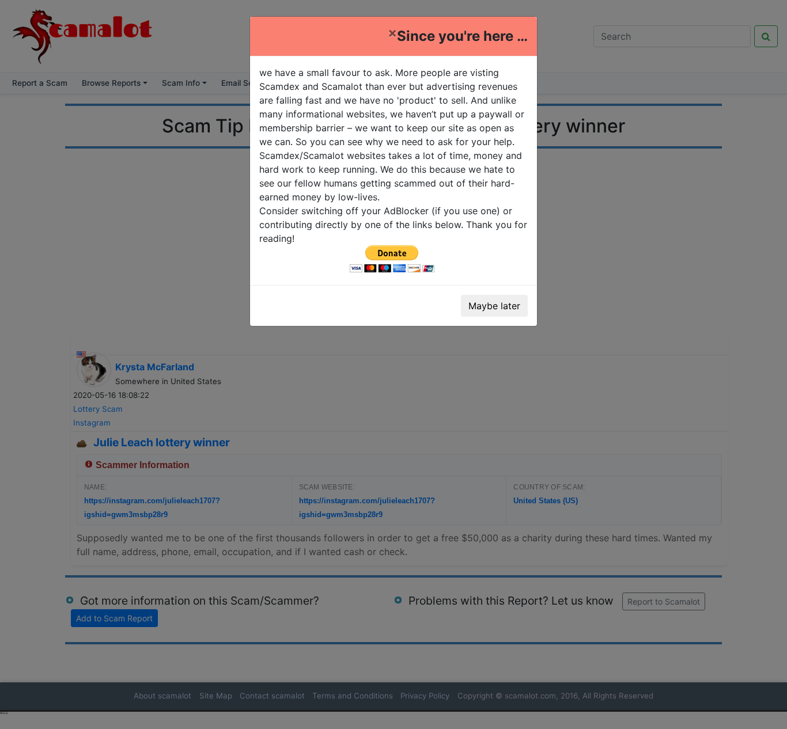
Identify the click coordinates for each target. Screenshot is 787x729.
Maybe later (494, 306)
